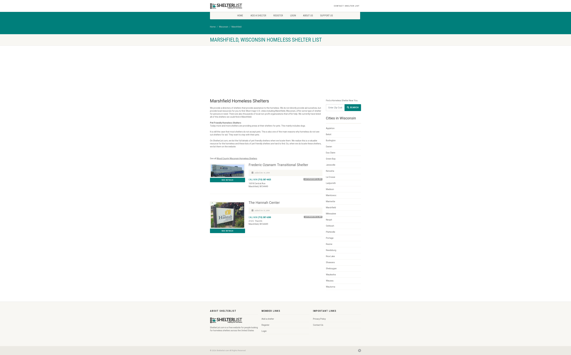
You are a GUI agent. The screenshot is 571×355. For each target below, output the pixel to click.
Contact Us (318, 325)
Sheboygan (331, 268)
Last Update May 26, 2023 (313, 179)
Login (293, 15)
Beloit (328, 134)
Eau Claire (330, 152)
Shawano (330, 262)
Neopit (329, 220)
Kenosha (330, 171)
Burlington (331, 140)
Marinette (330, 201)
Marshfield (236, 27)
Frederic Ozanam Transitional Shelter (278, 165)
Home (240, 15)
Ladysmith (331, 183)
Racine (329, 244)
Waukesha (331, 274)
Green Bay (331, 159)
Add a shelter (258, 15)
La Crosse (330, 177)
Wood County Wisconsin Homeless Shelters (237, 158)
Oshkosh (330, 226)
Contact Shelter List (347, 6)
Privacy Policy (319, 319)
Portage (330, 238)
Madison (330, 189)
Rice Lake (330, 256)
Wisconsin (223, 27)
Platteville (330, 232)
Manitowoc (331, 195)
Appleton (330, 128)
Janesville (330, 165)
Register (278, 15)
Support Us (326, 15)
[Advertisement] (285, 68)
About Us (308, 15)
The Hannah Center (264, 203)
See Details (227, 180)
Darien (329, 146)
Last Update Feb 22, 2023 (313, 217)
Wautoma (330, 287)
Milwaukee (331, 213)
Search (354, 107)
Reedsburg (331, 250)
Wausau (330, 280)
